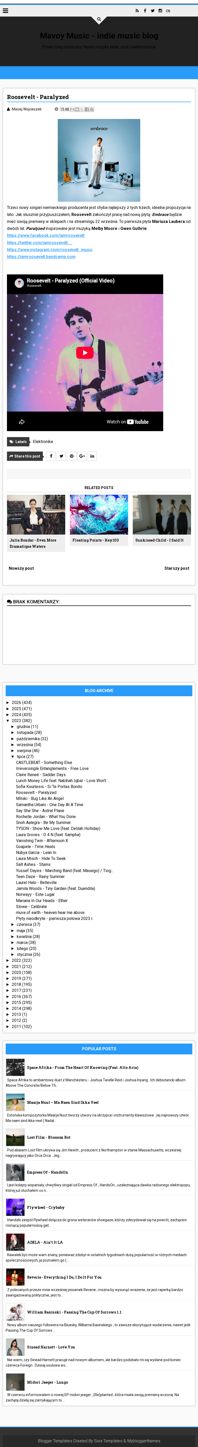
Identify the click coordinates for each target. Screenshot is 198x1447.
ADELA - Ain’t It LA (45, 1242)
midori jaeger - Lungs (47, 1382)
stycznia (25, 954)
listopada (26, 732)
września (25, 744)
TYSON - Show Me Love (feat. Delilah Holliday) (58, 828)
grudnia (24, 726)
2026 (17, 702)
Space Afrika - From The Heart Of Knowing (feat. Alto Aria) (82, 1067)
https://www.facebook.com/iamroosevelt (46, 235)
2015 (17, 1002)
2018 (17, 984)
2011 (17, 1026)
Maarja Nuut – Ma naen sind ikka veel (63, 1102)
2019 (17, 978)
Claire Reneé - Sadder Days (41, 774)
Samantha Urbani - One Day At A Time (49, 804)
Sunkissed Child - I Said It (159, 540)
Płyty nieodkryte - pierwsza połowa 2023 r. (54, 918)
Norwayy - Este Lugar (35, 894)
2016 (17, 996)
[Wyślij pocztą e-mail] (72, 109)
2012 (17, 1020)
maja (21, 930)
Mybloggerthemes (143, 1440)
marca (23, 942)
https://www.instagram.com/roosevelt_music (50, 249)
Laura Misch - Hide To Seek (41, 858)
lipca (21, 756)
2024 (17, 714)
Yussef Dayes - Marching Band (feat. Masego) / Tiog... (64, 870)
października (29, 738)
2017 (17, 990)
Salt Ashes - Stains (33, 864)
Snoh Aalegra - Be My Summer (43, 822)
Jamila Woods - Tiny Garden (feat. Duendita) (55, 888)
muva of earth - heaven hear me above (50, 912)
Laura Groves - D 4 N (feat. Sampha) (48, 834)
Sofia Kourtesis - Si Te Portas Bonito (49, 786)
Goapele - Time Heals (35, 846)
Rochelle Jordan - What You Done (46, 816)
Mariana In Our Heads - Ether (42, 900)
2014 (17, 1008)
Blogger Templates (55, 1440)
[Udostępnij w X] (82, 109)
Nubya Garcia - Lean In (36, 852)
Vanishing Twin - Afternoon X (42, 840)
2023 (17, 720)
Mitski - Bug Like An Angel (40, 798)
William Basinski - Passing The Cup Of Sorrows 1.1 (74, 1312)
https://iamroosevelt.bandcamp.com (41, 256)
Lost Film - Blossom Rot (48, 1137)
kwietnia (25, 936)
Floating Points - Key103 (95, 540)
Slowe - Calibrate (31, 906)
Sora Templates (108, 1440)
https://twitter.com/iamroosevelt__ (39, 242)
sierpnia (24, 750)
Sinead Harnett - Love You (51, 1347)
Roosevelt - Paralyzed (36, 792)
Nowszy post (21, 568)
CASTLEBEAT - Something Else (44, 762)
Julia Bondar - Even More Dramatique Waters (33, 543)
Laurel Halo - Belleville (36, 882)
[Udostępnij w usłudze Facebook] (86, 109)
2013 (17, 1014)
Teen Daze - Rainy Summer (40, 876)
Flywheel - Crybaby (46, 1207)
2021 (17, 966)
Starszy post (176, 568)
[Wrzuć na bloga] (77, 109)
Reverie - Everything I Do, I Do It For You (64, 1277)
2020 (17, 972)
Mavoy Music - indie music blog (99, 36)
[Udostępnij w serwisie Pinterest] (91, 109)
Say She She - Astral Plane (40, 810)
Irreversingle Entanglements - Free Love (52, 768)
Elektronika (43, 441)
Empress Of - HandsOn (47, 1172)
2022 (17, 960)
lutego (23, 948)
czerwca (25, 924)
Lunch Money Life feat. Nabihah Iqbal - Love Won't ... (63, 780)
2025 (17, 708)
